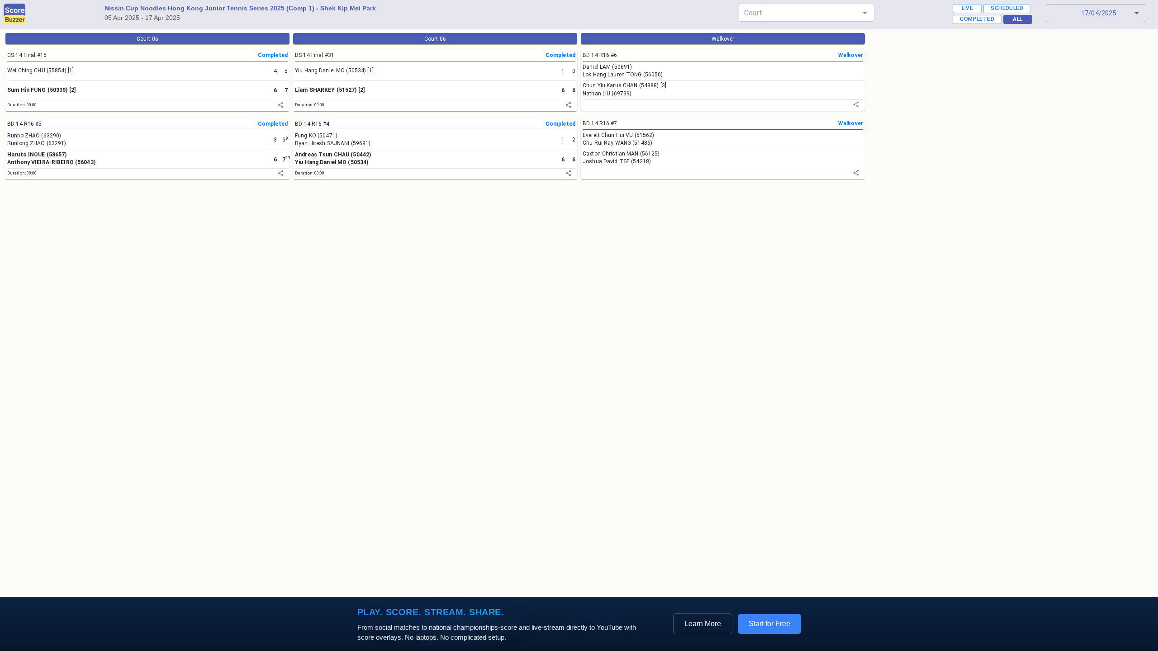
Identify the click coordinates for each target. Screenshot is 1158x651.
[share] (281, 104)
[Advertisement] (275, 262)
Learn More (702, 623)
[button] (1095, 13)
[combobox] (799, 12)
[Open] (865, 12)
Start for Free (769, 623)
